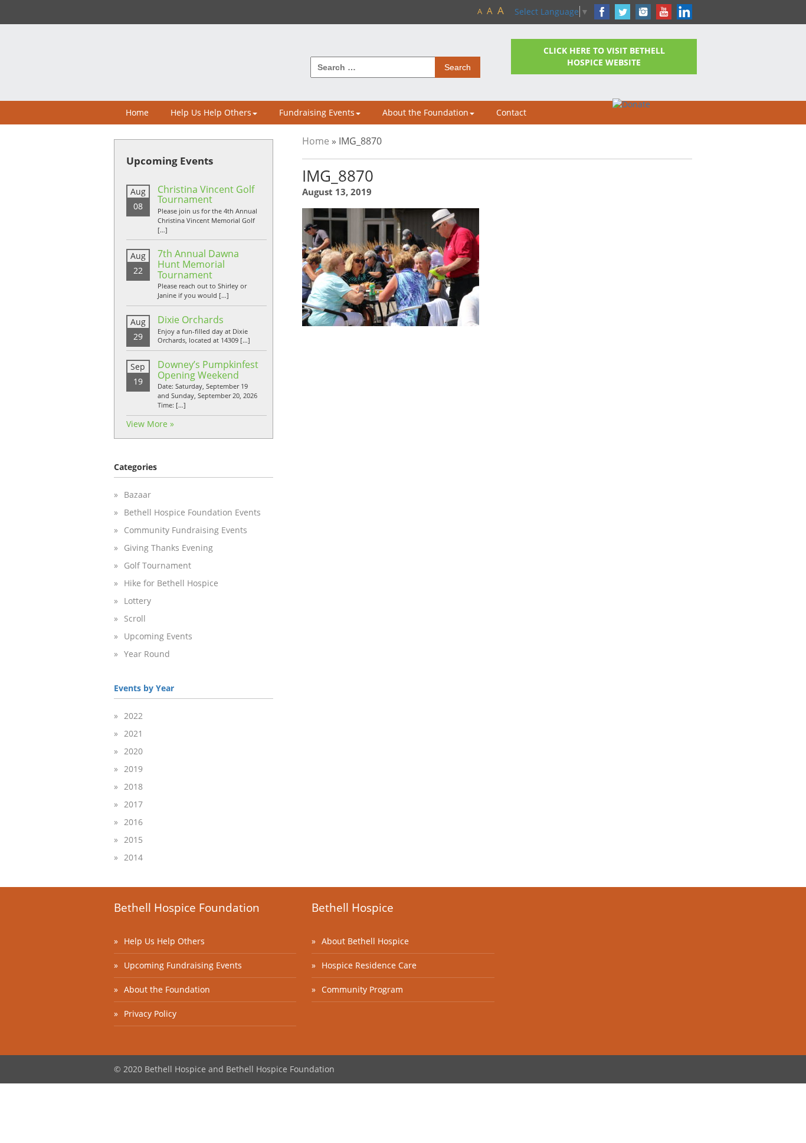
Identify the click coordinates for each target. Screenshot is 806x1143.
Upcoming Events (158, 636)
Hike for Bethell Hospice (171, 583)
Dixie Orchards (191, 319)
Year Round (147, 653)
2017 (133, 804)
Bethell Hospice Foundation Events (192, 512)
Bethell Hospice (353, 907)
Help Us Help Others (211, 112)
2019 (133, 768)
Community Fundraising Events (185, 530)
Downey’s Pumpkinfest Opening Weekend (208, 370)
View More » (150, 423)
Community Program (362, 989)
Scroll (135, 618)
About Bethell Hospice (365, 941)
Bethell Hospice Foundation (187, 907)
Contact (511, 112)
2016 (133, 821)
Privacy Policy (150, 1013)
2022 (133, 715)
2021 (133, 733)
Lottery (137, 600)
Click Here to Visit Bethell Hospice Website (604, 56)
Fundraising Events (317, 112)
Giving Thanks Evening (168, 547)
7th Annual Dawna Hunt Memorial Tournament (198, 264)
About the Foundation (425, 112)
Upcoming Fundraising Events (183, 965)
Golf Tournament (157, 565)
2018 (133, 786)
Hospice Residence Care (369, 965)
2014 (133, 857)
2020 (133, 751)
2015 (133, 839)
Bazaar (137, 494)
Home (137, 112)
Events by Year (144, 688)
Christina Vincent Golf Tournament (206, 194)
